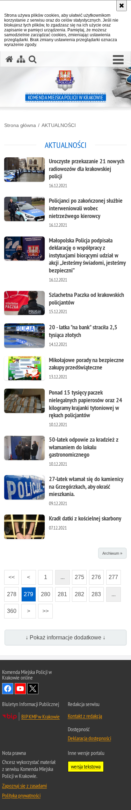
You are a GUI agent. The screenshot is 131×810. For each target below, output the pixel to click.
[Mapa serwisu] (21, 59)
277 (112, 575)
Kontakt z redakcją (85, 715)
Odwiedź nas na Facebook (7, 688)
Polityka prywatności (21, 795)
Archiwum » (112, 553)
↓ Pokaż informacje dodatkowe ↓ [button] (65, 637)
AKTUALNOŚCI (59, 125)
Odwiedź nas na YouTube (20, 688)
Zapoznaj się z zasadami (24, 785)
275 (78, 575)
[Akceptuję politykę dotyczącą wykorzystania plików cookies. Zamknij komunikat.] (121, 5)
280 (44, 592)
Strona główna (20, 125)
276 (95, 575)
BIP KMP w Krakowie (40, 716)
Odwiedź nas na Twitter (32, 688)
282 (78, 592)
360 (10, 609)
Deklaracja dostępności (89, 738)
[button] (118, 60)
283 (95, 592)
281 (61, 592)
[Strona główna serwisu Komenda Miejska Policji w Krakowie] (9, 59)
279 (27, 592)
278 (10, 592)
